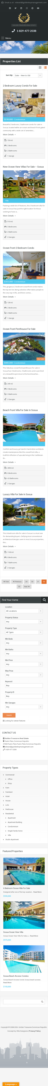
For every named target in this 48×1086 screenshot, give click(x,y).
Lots (7, 805)
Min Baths (9, 650)
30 (32, 582)
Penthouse (9, 809)
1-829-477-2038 (26, 30)
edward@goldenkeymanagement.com (31, 2)
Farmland (9, 792)
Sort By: (9, 75)
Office (10, 779)
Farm (7, 788)
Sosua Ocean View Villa (13, 932)
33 (19, 587)
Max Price (9, 671)
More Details (8, 134)
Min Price (9, 660)
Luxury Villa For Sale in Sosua (17, 494)
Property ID (9, 692)
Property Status (11, 618)
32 (44, 582)
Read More (37, 892)
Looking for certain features (14, 721)
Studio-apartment (12, 839)
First (7, 582)
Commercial (10, 775)
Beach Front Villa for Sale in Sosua (20, 410)
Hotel (7, 796)
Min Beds (9, 639)
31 (38, 582)
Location (8, 607)
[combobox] (28, 75)
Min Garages (10, 703)
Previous (18, 582)
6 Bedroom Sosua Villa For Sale (16, 888)
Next (26, 587)
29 (26, 582)
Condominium (13, 827)
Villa (9, 835)
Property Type (11, 628)
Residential (10, 814)
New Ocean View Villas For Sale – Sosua (23, 166)
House (8, 801)
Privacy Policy (35, 1031)
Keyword (8, 681)
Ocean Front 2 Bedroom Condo (18, 248)
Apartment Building (15, 822)
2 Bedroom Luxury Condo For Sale (20, 85)
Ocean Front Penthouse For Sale (19, 329)
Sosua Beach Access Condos (16, 976)
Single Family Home (15, 831)
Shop (10, 783)
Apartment (12, 818)
